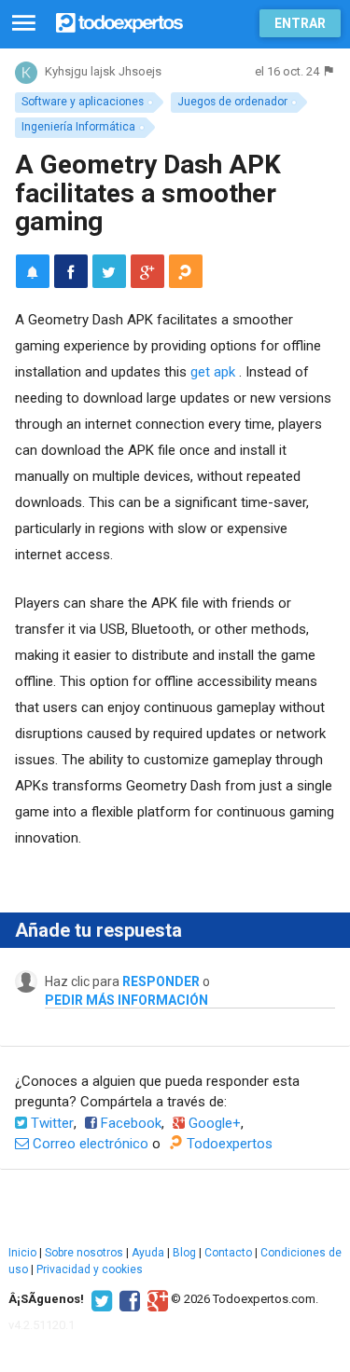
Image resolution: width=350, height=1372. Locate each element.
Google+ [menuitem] (213, 1123)
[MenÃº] (23, 24)
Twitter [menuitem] (50, 1123)
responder (161, 981)
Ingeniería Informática (78, 126)
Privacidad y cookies (89, 1269)
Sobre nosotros (84, 1252)
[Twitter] (99, 1299)
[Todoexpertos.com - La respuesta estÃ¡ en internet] (119, 21)
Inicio (22, 1252)
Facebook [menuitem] (129, 1123)
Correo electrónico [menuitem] (88, 1143)
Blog (184, 1252)
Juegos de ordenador (232, 101)
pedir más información (126, 1000)
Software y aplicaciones (82, 101)
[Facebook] (127, 1299)
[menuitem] (71, 271)
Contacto (228, 1252)
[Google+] (155, 1299)
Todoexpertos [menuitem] (228, 1143)
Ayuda (148, 1252)
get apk (212, 372)
